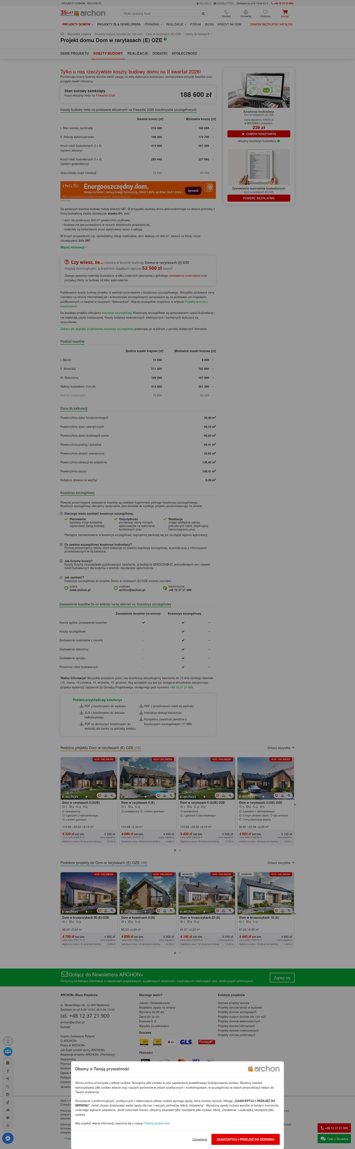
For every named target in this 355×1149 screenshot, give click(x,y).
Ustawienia (199, 1139)
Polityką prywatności (156, 1123)
